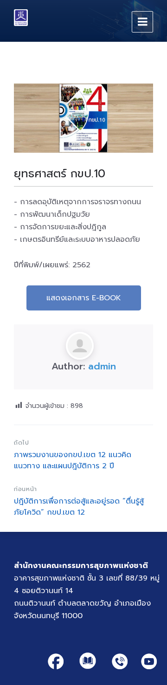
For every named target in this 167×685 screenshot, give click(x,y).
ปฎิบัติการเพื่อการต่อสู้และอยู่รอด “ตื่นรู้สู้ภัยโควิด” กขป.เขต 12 (79, 507)
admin (102, 366)
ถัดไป (21, 442)
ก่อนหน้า (25, 489)
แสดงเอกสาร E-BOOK (83, 298)
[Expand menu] (142, 21)
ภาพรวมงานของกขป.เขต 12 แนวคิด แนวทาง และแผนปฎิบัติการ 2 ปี (72, 460)
